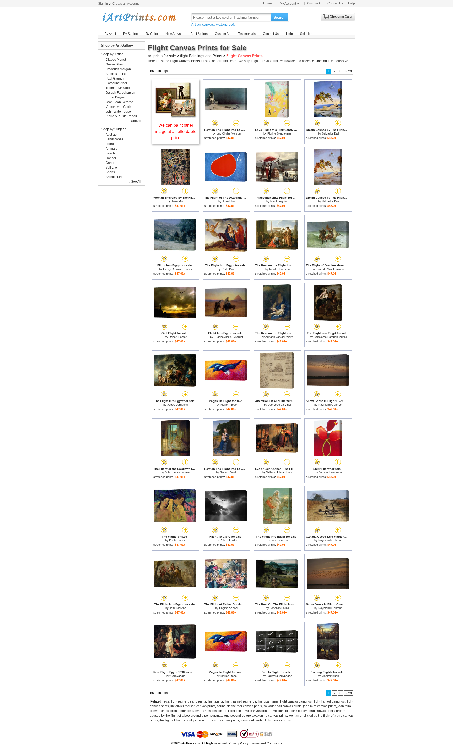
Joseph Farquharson (120, 92)
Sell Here (307, 34)
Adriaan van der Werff (279, 336)
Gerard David (228, 472)
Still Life (111, 167)
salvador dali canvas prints (282, 706)
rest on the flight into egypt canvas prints (240, 711)
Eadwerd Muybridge (279, 675)
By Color (152, 34)
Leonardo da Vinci (279, 404)
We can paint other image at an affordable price (175, 131)
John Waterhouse (118, 111)
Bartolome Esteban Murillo (330, 336)
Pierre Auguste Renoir (121, 116)
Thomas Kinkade (118, 88)
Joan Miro (177, 201)
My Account (288, 3)
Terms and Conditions (266, 743)
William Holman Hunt (279, 472)
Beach (110, 153)
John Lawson (279, 540)
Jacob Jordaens (177, 404)
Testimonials (247, 34)
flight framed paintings (240, 701)
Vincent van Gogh (118, 107)
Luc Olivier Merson (229, 133)
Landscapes (114, 139)
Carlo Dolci (228, 269)
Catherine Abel (116, 83)
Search (279, 17)
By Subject (130, 34)
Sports (110, 172)
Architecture (114, 177)
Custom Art (314, 3)
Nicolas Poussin (279, 269)
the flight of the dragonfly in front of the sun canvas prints (199, 720)
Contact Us (335, 3)
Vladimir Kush (330, 675)
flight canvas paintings (296, 701)
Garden (111, 163)
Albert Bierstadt (116, 74)
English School (228, 608)
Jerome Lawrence (330, 472)
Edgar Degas (115, 97)
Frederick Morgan (118, 69)
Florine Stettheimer (279, 133)
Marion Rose (228, 404)
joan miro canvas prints (319, 706)
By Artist (110, 34)
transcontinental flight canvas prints (266, 720)
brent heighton (279, 201)
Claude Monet (116, 60)
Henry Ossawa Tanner (177, 269)
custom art (319, 61)
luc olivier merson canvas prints (192, 706)
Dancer (111, 158)
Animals (111, 148)
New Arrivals (174, 34)
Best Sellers (199, 34)
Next (348, 71)
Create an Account (125, 3)
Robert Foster (178, 336)
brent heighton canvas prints (190, 711)
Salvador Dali (330, 133)
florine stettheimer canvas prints (239, 706)
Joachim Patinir (279, 608)
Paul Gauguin (177, 540)
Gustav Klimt (114, 64)
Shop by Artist (112, 54)
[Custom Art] (176, 116)
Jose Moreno (177, 608)
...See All (135, 121)
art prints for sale (162, 56)
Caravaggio (177, 675)
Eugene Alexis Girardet (228, 336)
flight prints (215, 701)
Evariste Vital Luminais (330, 269)
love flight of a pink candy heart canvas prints (303, 711)
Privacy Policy (239, 743)
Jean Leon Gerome (119, 102)
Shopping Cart (340, 16)
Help (351, 3)
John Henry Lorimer (177, 472)
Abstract (111, 134)
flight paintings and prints (188, 701)
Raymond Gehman (330, 404)
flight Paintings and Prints (201, 56)
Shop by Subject (113, 129)
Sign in (103, 3)
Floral (110, 144)
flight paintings (268, 701)
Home (267, 3)
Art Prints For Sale (138, 17)
